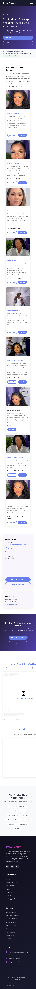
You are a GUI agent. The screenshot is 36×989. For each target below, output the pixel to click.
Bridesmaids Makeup (13, 310)
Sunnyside (11, 824)
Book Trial (22, 475)
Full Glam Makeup (12, 912)
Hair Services (10, 886)
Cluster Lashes (11, 929)
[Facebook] (7, 866)
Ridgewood (18, 819)
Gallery (8, 889)
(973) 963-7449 (11, 548)
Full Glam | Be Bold (13, 113)
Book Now (8, 37)
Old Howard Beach (13, 815)
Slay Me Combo (11, 926)
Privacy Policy (12, 983)
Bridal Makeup (11, 260)
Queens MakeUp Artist (10, 719)
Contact (8, 896)
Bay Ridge (12, 806)
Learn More (12, 135)
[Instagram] (12, 866)
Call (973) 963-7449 (18, 584)
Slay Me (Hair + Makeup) (15, 360)
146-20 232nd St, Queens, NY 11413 (14, 51)
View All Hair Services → (12, 604)
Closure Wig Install (10, 601)
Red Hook (25, 815)
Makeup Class (10, 935)
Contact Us (24, 983)
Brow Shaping (10, 932)
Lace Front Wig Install (11, 599)
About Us (9, 892)
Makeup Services (11, 882)
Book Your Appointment (18, 579)
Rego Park (8, 819)
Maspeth (23, 811)
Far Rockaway (22, 806)
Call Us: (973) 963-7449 (18, 643)
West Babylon (18, 828)
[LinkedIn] (17, 866)
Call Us (7, 43)
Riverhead (28, 819)
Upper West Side (23, 824)
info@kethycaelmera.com (18, 962)
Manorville (13, 811)
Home (4, 15)
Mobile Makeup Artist (13, 503)
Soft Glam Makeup (13, 163)
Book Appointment (12, 899)
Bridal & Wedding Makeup (15, 457)
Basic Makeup (11, 211)
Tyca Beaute (9, 2)
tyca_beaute (22, 719)
